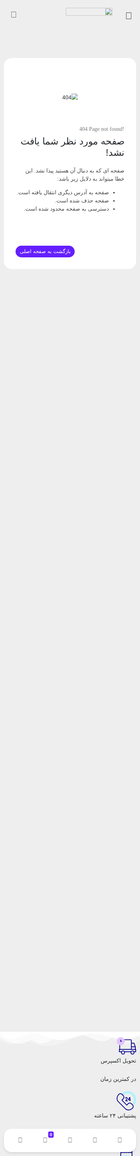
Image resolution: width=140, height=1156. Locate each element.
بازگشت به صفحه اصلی (45, 251)
